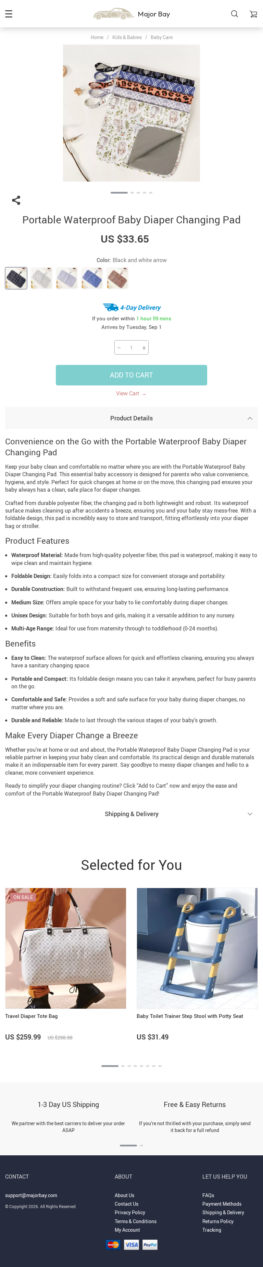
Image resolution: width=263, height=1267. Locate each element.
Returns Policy (218, 1221)
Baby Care (162, 37)
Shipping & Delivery (223, 1212)
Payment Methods (221, 1204)
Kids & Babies (127, 37)
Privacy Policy (130, 1212)
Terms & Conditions (135, 1221)
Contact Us (126, 1204)
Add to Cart (131, 375)
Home (97, 37)
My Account (127, 1230)
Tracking (211, 1230)
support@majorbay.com (31, 1195)
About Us (124, 1195)
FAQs (208, 1195)
